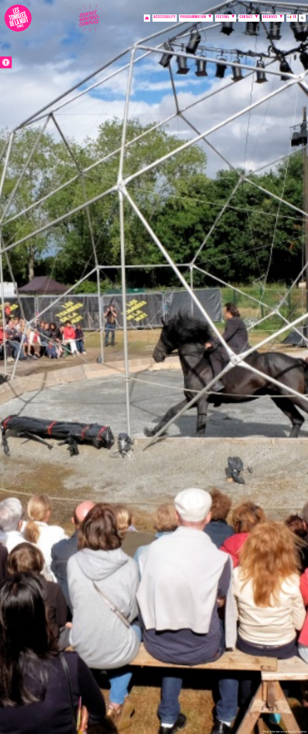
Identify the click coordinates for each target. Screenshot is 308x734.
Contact (246, 17)
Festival (222, 17)
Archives (270, 17)
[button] (6, 62)
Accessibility (165, 17)
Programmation (193, 17)
